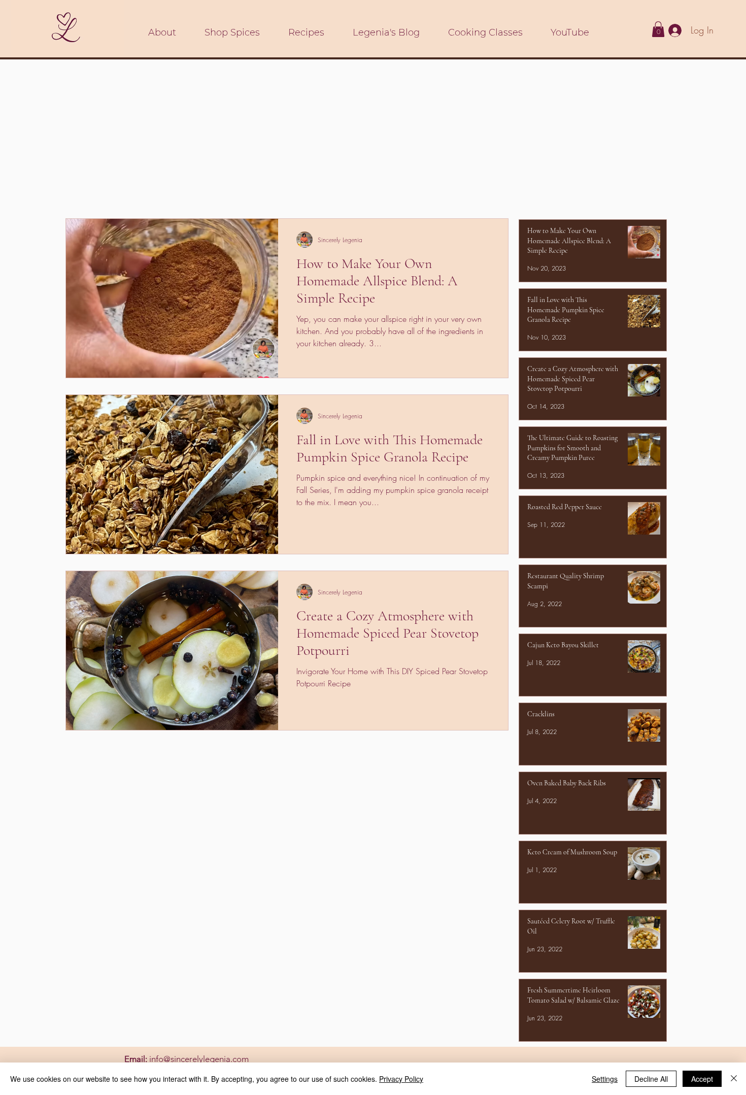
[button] (658, 29)
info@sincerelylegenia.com (199, 1059)
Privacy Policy (401, 1079)
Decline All (651, 1079)
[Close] (734, 1079)
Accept (702, 1079)
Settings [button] (605, 1079)
